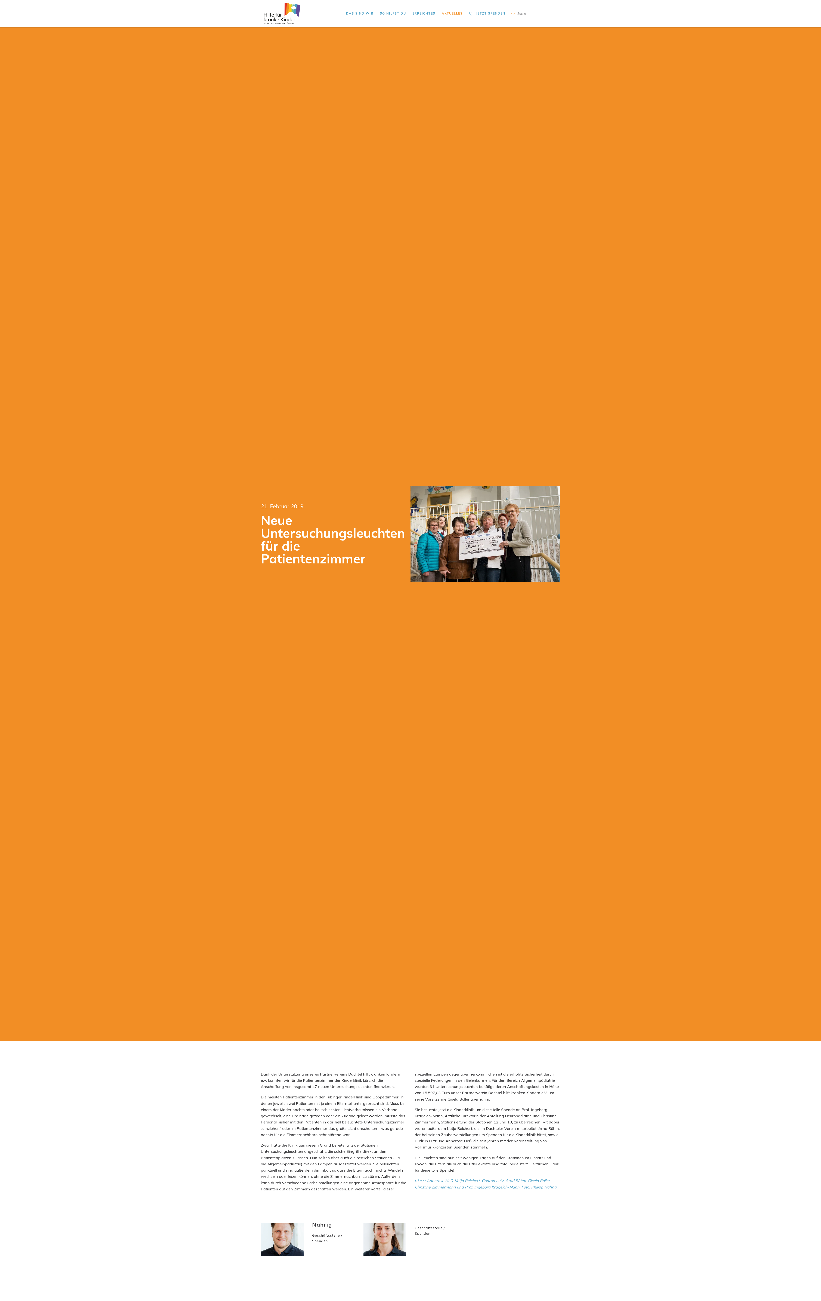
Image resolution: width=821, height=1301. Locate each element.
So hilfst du (393, 13)
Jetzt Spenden (490, 13)
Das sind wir (360, 13)
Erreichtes (423, 13)
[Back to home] (282, 13)
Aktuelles (452, 13)
